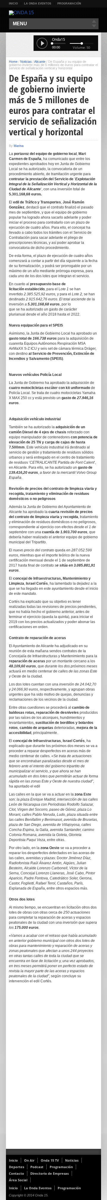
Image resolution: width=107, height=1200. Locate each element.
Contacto (16, 1173)
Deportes (16, 1167)
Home (13, 61)
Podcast (36, 1167)
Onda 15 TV (50, 1160)
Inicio (13, 3)
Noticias (26, 61)
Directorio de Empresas (49, 1173)
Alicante (39, 61)
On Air (29, 1160)
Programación (69, 3)
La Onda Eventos (37, 3)
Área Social (18, 1180)
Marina (18, 146)
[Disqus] (53, 1071)
